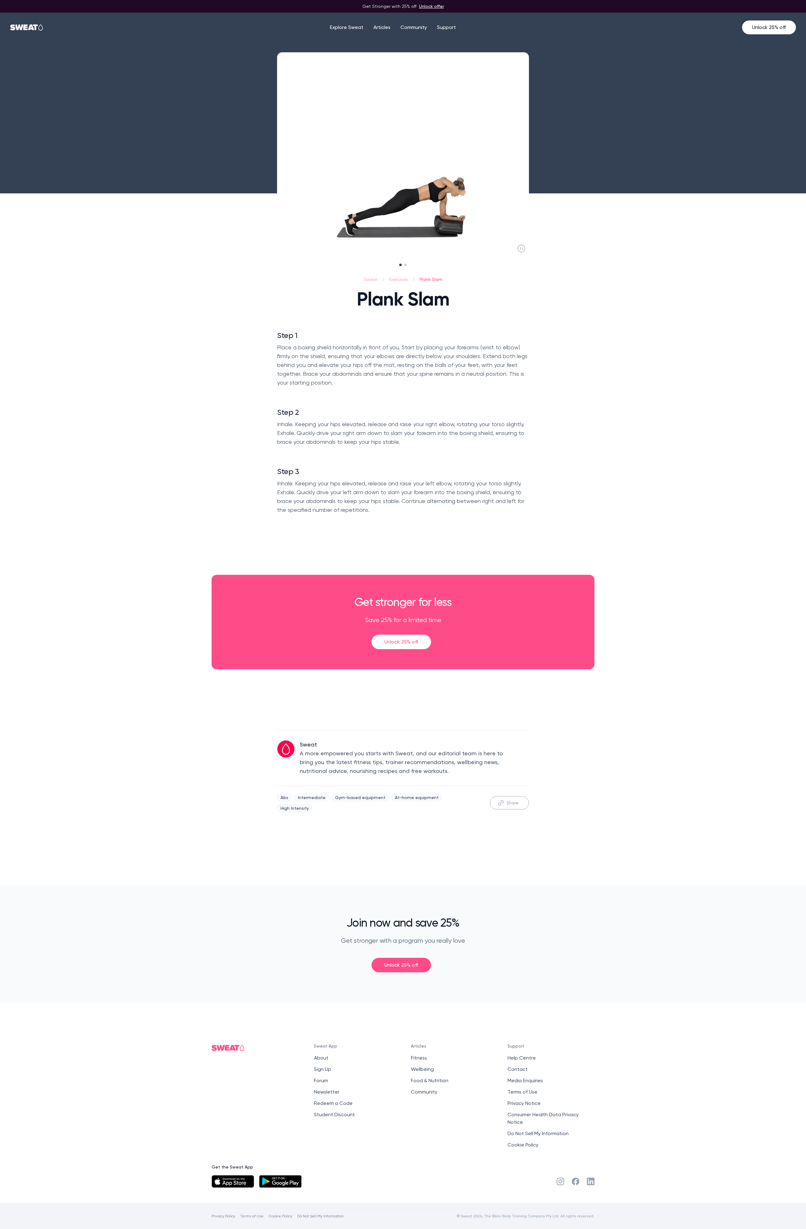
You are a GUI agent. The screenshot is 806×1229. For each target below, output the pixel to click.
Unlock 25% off (769, 27)
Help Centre (522, 1058)
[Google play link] (280, 1181)
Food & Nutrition (429, 1080)
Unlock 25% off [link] (401, 642)
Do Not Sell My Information (538, 1133)
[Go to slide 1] (400, 265)
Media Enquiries (525, 1080)
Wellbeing (422, 1069)
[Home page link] (26, 27)
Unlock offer (431, 6)
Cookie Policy (523, 1145)
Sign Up (322, 1069)
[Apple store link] (233, 1181)
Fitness (419, 1058)
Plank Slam (431, 279)
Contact (518, 1069)
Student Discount (334, 1115)
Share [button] (513, 802)
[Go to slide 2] (405, 265)
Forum (321, 1080)
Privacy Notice (524, 1103)
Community (413, 27)
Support (446, 27)
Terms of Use (522, 1092)
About (321, 1058)
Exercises (398, 279)
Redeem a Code (333, 1103)
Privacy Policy (223, 1216)
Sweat (371, 279)
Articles (381, 27)
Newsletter (326, 1092)
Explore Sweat (346, 27)
